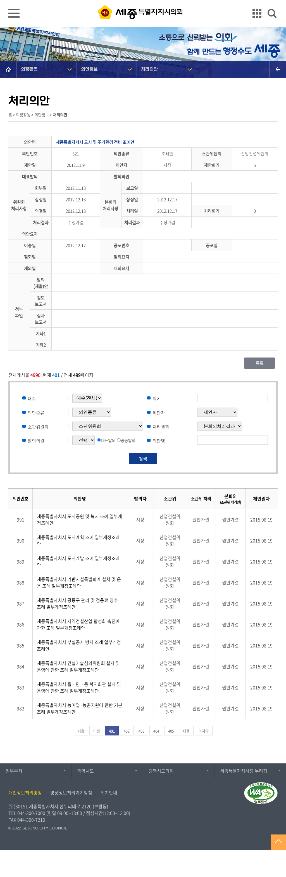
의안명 (158, 440)
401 (112, 730)
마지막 (204, 730)
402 (127, 730)
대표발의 (108, 440)
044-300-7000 (31, 813)
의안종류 (36, 412)
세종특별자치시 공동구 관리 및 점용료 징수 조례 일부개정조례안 (77, 603)
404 (156, 730)
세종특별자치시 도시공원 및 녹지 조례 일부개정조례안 (79, 519)
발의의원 (36, 440)
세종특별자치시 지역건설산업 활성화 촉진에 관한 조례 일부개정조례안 (78, 624)
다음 (186, 730)
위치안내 (109, 792)
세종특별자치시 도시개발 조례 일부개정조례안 (78, 561)
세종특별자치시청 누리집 (243, 770)
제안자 (158, 412)
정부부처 (14, 770)
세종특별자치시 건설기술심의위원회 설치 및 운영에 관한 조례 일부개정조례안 (78, 666)
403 (141, 730)
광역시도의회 (161, 770)
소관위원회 (38, 426)
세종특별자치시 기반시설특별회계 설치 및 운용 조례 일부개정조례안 (79, 582)
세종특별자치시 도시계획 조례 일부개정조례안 (78, 540)
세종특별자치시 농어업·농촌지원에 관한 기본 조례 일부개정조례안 (79, 708)
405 (171, 730)
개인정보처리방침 (25, 792)
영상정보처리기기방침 (71, 792)
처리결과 (160, 426)
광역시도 (85, 770)
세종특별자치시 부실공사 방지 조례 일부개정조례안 (79, 645)
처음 (81, 730)
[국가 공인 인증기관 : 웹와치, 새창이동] (261, 793)
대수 (32, 398)
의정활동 (29, 69)
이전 (96, 730)
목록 (259, 363)
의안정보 (89, 69)
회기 (156, 398)
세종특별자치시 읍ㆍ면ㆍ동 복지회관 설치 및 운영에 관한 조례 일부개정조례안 (79, 687)
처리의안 (149, 69)
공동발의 (128, 440)
